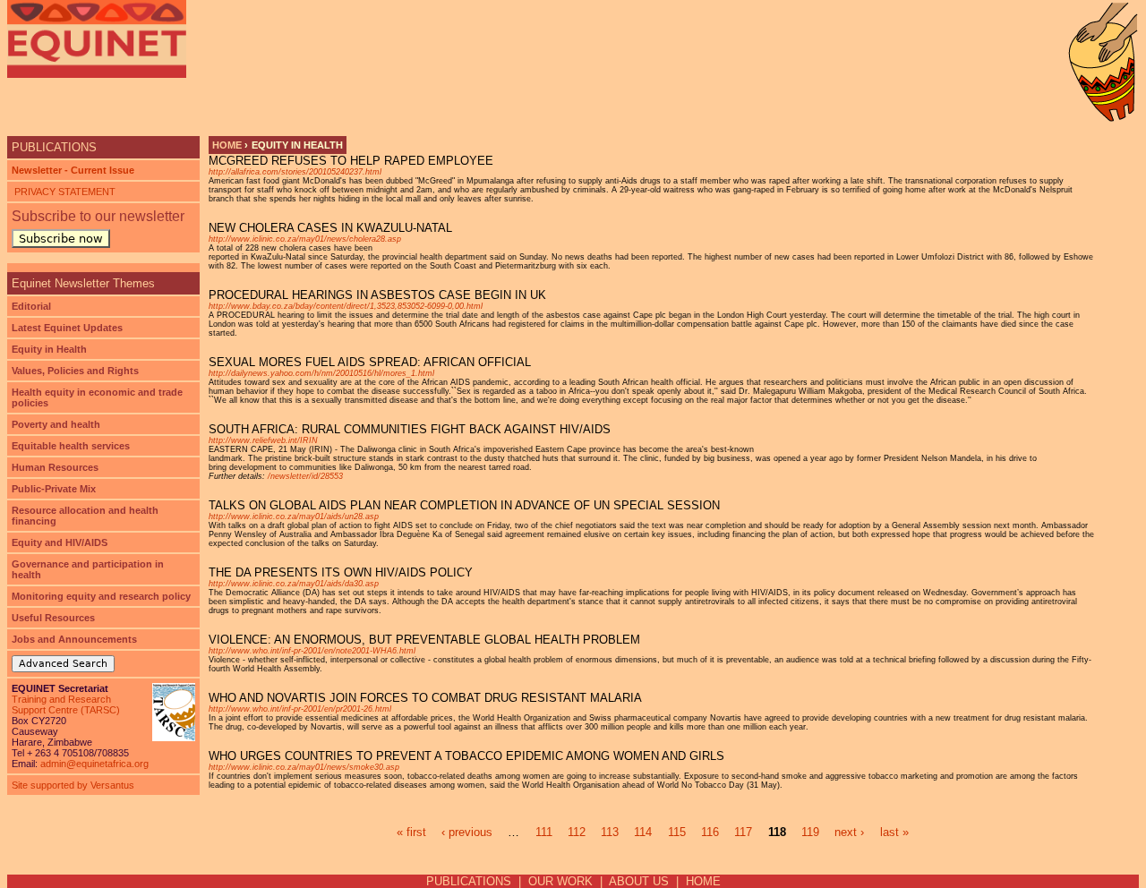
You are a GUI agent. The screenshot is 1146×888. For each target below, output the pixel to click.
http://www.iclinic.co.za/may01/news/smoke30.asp (304, 767)
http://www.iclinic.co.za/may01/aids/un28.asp (294, 516)
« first (411, 832)
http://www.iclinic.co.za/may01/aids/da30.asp (294, 583)
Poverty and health (56, 424)
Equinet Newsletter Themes (83, 283)
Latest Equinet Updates (67, 327)
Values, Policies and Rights (75, 370)
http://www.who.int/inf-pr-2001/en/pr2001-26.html (300, 708)
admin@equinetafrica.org (94, 763)
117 (743, 832)
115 (677, 832)
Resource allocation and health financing (85, 515)
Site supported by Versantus (73, 785)
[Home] (96, 39)
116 (710, 832)
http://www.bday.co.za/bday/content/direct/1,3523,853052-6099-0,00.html (346, 306)
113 (610, 832)
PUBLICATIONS (468, 881)
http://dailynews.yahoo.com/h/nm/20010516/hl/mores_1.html (321, 373)
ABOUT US (639, 881)
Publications (54, 147)
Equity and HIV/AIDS (59, 542)
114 (643, 832)
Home (227, 145)
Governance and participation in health (88, 569)
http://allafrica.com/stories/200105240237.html (295, 171)
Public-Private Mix (54, 488)
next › (849, 832)
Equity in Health (49, 349)
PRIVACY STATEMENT (63, 191)
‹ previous (466, 832)
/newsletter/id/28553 (305, 476)
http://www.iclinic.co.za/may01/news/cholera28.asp (305, 239)
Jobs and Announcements (74, 639)
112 (577, 832)
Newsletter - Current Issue (73, 170)
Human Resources (55, 467)
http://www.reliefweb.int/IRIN (263, 440)
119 (810, 832)
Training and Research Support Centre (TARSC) (66, 704)
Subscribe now (61, 238)
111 (543, 832)
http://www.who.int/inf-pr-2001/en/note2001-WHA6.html (312, 650)
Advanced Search (63, 664)
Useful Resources (53, 617)
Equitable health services (71, 445)
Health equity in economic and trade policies (97, 397)
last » (894, 832)
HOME (703, 881)
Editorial (31, 306)
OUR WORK (560, 881)
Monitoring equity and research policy (101, 596)
